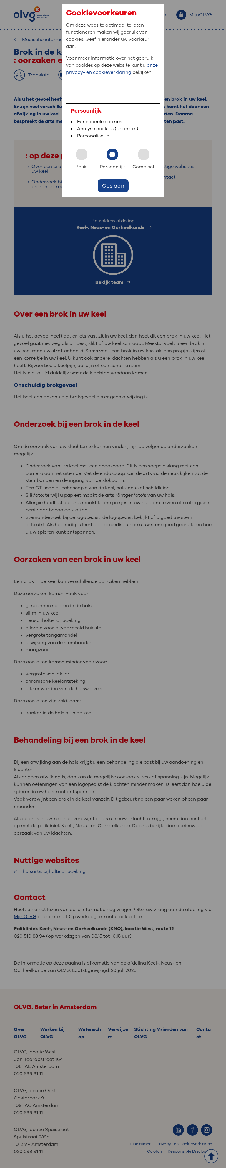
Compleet (143, 167)
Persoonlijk (112, 167)
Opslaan (113, 185)
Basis (81, 167)
